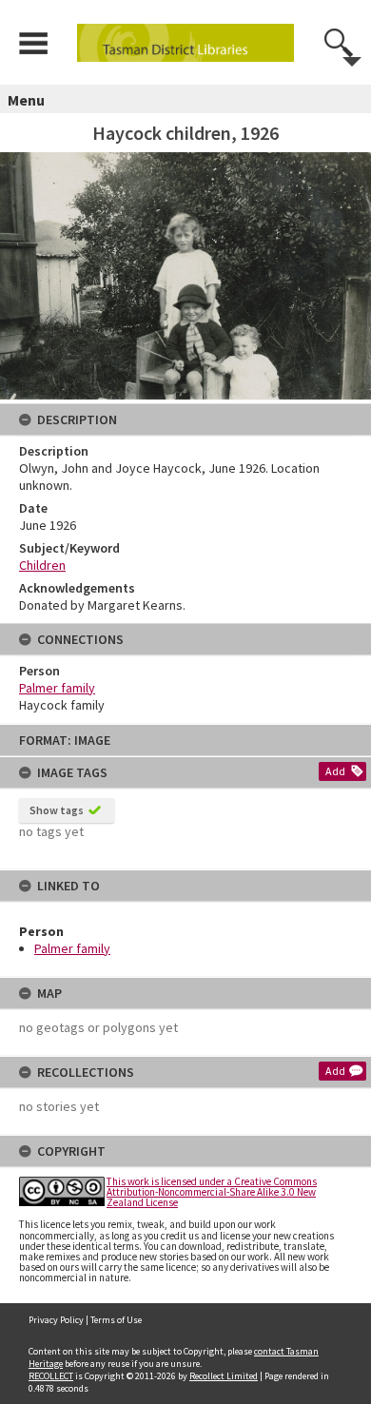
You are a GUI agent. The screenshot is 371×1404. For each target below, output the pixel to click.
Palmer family (72, 948)
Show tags (56, 810)
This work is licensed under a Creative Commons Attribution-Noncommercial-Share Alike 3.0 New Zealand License (212, 1192)
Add (335, 771)
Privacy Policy (56, 1320)
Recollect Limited (223, 1376)
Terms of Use (116, 1320)
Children (42, 565)
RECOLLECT (51, 1376)
